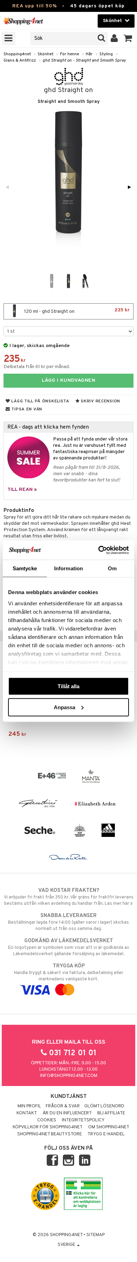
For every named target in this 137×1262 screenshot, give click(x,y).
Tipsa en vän (26, 409)
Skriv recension (100, 401)
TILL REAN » (22, 490)
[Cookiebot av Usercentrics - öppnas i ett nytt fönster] (98, 550)
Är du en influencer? (67, 1113)
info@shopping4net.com (68, 1076)
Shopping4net (17, 54)
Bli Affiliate (111, 1113)
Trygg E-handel (106, 1134)
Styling (106, 54)
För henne (69, 54)
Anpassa (64, 707)
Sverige (67, 1245)
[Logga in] (114, 38)
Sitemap (95, 1235)
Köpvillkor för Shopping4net (48, 1127)
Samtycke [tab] (25, 568)
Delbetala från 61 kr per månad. (37, 367)
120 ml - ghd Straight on (76, 311)
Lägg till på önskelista (40, 401)
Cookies (46, 1120)
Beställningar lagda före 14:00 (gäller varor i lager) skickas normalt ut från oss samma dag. (68, 922)
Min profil (29, 1106)
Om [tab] (112, 568)
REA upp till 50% (34, 6)
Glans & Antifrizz (20, 60)
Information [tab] (68, 568)
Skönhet (45, 54)
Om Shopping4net (108, 1127)
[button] (128, 38)
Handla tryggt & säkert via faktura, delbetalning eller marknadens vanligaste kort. (68, 972)
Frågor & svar (63, 1106)
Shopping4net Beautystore (49, 1134)
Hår (89, 54)
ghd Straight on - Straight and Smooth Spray (84, 60)
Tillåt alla (68, 686)
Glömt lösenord (104, 1106)
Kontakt (27, 1113)
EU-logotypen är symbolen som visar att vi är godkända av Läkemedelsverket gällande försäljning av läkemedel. (68, 947)
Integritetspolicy (83, 1120)
